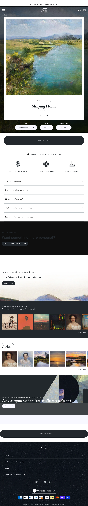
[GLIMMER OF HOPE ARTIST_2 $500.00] (57, 322)
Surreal (30, 309)
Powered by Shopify (58, 504)
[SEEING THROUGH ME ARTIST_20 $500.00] (73, 322)
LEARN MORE (8, 406)
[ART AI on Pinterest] (49, 482)
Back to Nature (46, 433)
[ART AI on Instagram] (37, 482)
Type (26, 123)
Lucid (46, 504)
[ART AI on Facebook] (41, 482)
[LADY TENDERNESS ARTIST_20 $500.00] (25, 359)
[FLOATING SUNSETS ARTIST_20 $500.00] (57, 359)
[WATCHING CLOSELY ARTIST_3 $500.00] (25, 322)
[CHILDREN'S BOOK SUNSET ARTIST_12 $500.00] (41, 322)
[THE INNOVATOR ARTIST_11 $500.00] (9, 322)
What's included (44, 181)
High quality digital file (44, 208)
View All (82, 333)
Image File (64, 123)
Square (6, 309)
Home (39, 101)
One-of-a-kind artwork (44, 190)
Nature (46, 101)
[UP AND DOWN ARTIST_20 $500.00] (76, 359)
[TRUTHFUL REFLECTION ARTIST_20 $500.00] (41, 359)
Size (46, 123)
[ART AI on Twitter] (45, 482)
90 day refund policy (44, 199)
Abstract (18, 309)
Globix (45, 111)
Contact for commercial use (44, 217)
